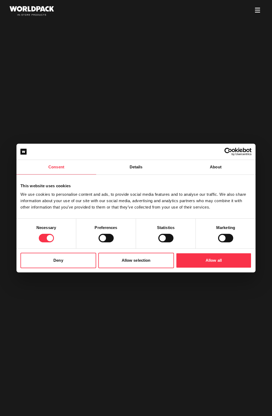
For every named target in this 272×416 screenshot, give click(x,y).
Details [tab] (136, 167)
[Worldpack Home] (32, 11)
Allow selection (136, 260)
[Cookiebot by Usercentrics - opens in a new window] (228, 152)
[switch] (106, 238)
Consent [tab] (56, 167)
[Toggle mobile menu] (257, 11)
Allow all (214, 260)
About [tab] (216, 167)
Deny (58, 260)
